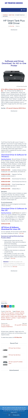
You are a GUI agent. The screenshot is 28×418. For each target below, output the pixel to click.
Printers (12, 316)
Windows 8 (3, 319)
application (11, 313)
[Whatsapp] (13, 306)
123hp (2, 313)
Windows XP (9, 319)
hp (16, 314)
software (19, 316)
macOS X (7, 316)
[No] (26, 412)
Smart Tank (8, 311)
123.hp (22, 311)
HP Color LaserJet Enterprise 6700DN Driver (7, 325)
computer (17, 313)
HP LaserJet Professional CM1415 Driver (16, 108)
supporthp (24, 316)
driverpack (12, 314)
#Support (18, 311)
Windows (3, 317)
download (3, 314)
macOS (3, 316)
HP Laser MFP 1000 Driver (21, 324)
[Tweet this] (5, 306)
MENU (24, 10)
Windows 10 (8, 317)
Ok (9, 415)
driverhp (8, 314)
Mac (22, 314)
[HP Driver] (14, 3)
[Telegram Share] (10, 306)
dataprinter (22, 313)
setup (15, 316)
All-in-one (7, 313)
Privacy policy (16, 415)
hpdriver (19, 314)
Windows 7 (23, 317)
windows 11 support (16, 317)
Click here (21, 233)
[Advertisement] (14, 45)
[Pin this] (8, 306)
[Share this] (2, 306)
